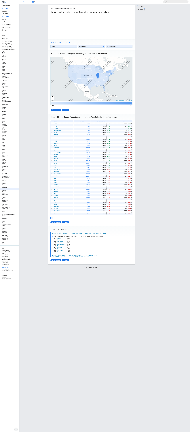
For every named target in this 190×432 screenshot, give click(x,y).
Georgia (55, 175)
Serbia (3, 198)
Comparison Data (141, 9)
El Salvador (4, 110)
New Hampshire (57, 152)
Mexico (3, 163)
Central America (5, 86)
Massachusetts (57, 130)
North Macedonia (6, 176)
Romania (4, 191)
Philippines (4, 187)
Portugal (4, 190)
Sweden (4, 217)
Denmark (4, 98)
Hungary (4, 132)
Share (66, 110)
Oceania (4, 181)
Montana (56, 191)
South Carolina (57, 173)
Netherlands (4, 172)
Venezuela (4, 232)
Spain (3, 211)
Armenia (4, 56)
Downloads (36, 1)
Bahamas (4, 63)
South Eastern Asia (6, 208)
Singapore (4, 201)
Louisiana (56, 208)
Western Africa (5, 236)
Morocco (4, 169)
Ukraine (3, 228)
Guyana (3, 127)
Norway (3, 180)
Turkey (3, 225)
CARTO (127, 100)
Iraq (3, 138)
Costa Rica (4, 93)
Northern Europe (5, 179)
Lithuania (4, 160)
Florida (55, 132)
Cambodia (4, 80)
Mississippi (56, 206)
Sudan (3, 215)
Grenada (4, 124)
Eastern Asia (5, 104)
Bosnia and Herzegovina (7, 73)
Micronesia (4, 165)
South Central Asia (6, 207)
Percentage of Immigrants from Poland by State (65, 8)
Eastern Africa (5, 103)
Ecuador (4, 107)
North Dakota (57, 202)
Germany (4, 120)
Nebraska (56, 182)
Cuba (3, 96)
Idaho (55, 201)
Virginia (55, 163)
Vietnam (4, 234)
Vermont (56, 158)
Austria (3, 60)
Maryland (56, 150)
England (4, 111)
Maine (55, 162)
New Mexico (56, 186)
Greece (3, 122)
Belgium (4, 69)
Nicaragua (4, 173)
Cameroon (4, 81)
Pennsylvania (57, 138)
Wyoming (56, 184)
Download (129, 55)
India (3, 134)
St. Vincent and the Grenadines (8, 214)
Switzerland (4, 218)
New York (56, 128)
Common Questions (142, 10)
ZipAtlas (130, 100)
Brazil (3, 74)
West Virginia (57, 213)
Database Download (6, 5)
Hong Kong (4, 131)
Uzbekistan (4, 231)
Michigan (56, 134)
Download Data (57, 110)
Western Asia (5, 238)
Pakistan (4, 183)
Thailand (4, 222)
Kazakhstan (4, 148)
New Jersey (56, 126)
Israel (3, 141)
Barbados (4, 66)
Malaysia (4, 162)
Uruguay (4, 229)
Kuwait (3, 152)
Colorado (56, 139)
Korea (3, 150)
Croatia (3, 94)
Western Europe (5, 239)
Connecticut (56, 125)
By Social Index (5, 18)
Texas (55, 178)
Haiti (3, 128)
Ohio (55, 167)
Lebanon (4, 158)
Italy (3, 142)
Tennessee (56, 188)
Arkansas (56, 197)
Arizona (55, 145)
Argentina (4, 55)
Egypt (3, 108)
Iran (3, 136)
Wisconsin (56, 143)
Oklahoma (56, 195)
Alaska (55, 156)
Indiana (55, 160)
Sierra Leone (5, 200)
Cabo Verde (4, 79)
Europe (3, 115)
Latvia (3, 156)
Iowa (55, 193)
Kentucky (56, 199)
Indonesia (4, 135)
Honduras (4, 129)
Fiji (2, 117)
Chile (3, 87)
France (3, 118)
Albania (3, 53)
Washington (56, 147)
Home (51, 8)
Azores (3, 62)
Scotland (4, 196)
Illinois (55, 123)
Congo (3, 91)
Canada (3, 83)
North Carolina (57, 169)
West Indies (4, 235)
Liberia (3, 159)
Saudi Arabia (5, 194)
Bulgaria (4, 76)
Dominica (4, 100)
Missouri (56, 189)
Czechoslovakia (5, 97)
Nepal (3, 170)
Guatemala (4, 125)
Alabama (56, 212)
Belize (3, 70)
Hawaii (55, 176)
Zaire (3, 242)
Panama (4, 184)
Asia (3, 58)
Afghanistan (4, 51)
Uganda (3, 227)
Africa (3, 52)
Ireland (3, 139)
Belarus (3, 67)
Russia (3, 193)
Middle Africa (5, 166)
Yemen (3, 241)
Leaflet (117, 100)
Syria (3, 219)
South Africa (4, 204)
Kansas (55, 204)
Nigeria (3, 174)
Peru (3, 186)
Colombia (4, 90)
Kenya (3, 149)
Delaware (56, 149)
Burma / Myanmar (6, 77)
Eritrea (3, 112)
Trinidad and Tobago (6, 224)
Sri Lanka (4, 212)
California (56, 154)
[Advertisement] (70, 26)
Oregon (55, 165)
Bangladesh (4, 65)
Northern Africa (5, 177)
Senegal (4, 197)
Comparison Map (141, 8)
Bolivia (3, 72)
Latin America (5, 155)
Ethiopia (4, 114)
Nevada (55, 141)
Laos (3, 153)
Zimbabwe (4, 243)
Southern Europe (5, 210)
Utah (55, 180)
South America (5, 205)
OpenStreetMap (121, 100)
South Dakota (57, 210)
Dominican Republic (6, 101)
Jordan (3, 146)
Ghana (3, 121)
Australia (4, 59)
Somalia (4, 203)
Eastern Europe (5, 105)
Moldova (4, 167)
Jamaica (4, 143)
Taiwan (3, 221)
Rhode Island (57, 136)
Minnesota (56, 171)
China (3, 89)
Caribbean (4, 84)
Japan (3, 145)
